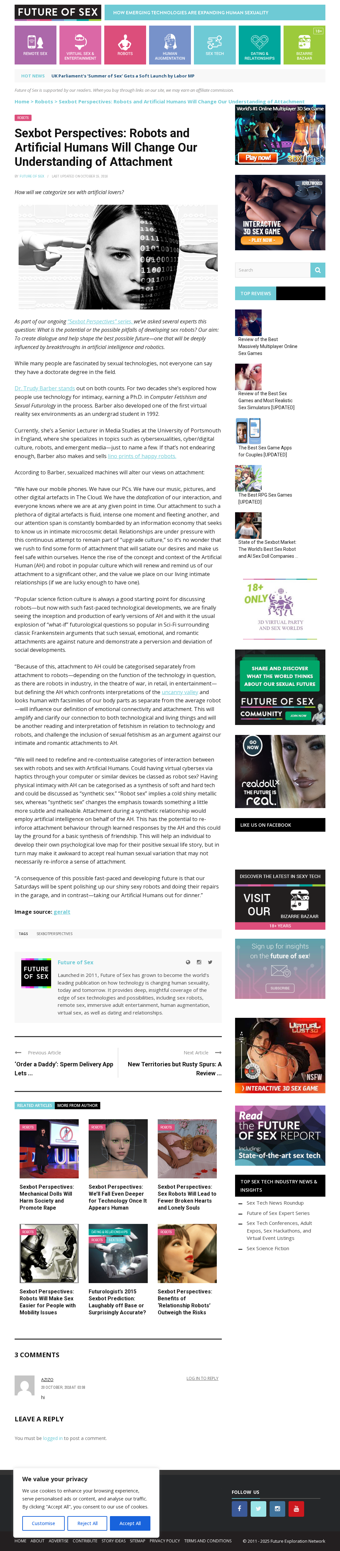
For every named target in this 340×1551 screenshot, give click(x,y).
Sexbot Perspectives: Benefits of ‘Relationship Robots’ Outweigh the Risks (185, 1301)
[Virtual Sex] (80, 44)
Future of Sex (32, 176)
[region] (86, 1503)
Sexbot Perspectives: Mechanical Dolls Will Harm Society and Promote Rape (47, 1197)
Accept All (130, 1523)
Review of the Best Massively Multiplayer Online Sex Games (268, 346)
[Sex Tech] (215, 44)
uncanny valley (180, 692)
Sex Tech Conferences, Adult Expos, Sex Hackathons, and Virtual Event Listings (279, 1230)
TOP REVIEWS (255, 293)
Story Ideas (114, 1541)
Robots (44, 101)
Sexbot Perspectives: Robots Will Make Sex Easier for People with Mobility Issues (48, 1301)
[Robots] (125, 44)
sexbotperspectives (54, 933)
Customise (43, 1523)
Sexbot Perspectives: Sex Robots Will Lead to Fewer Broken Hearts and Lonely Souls (187, 1197)
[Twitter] (210, 962)
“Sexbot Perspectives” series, (100, 321)
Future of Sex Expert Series (278, 1213)
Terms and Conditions (207, 1541)
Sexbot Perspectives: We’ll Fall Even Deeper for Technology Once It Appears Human (118, 1197)
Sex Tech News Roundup (275, 1202)
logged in (53, 1438)
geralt (61, 911)
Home (22, 101)
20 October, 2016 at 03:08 (63, 1387)
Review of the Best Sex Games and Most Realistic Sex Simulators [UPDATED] (266, 400)
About (37, 1541)
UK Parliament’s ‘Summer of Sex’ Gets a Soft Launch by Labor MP (123, 76)
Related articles (34, 1105)
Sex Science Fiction (268, 1248)
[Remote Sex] (35, 44)
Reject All (87, 1523)
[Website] (188, 962)
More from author (77, 1105)
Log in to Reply (202, 1378)
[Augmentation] (170, 44)
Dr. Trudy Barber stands (45, 388)
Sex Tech (116, 1240)
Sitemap (137, 1541)
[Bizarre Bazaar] (304, 44)
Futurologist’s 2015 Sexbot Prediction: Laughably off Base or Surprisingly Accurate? (117, 1301)
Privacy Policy (165, 1541)
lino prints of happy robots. (142, 456)
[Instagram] (199, 962)
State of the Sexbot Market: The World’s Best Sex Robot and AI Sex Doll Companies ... (268, 549)
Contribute (85, 1541)
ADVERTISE (58, 1541)
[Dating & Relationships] (260, 44)
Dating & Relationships (109, 1232)
